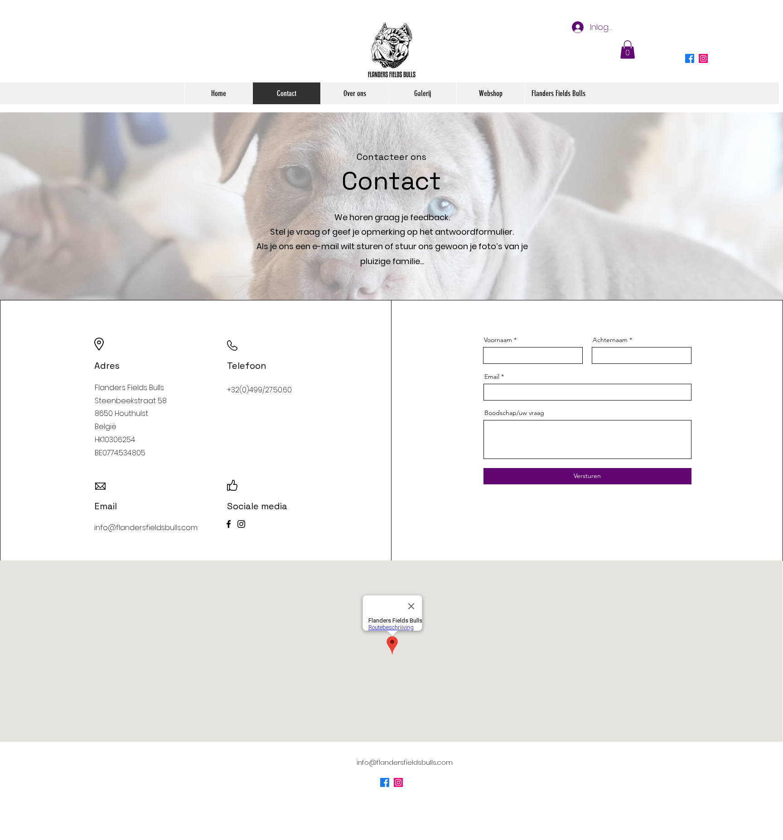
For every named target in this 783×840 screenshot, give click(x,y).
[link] (627, 49)
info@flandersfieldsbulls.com (405, 762)
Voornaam (498, 340)
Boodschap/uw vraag (514, 413)
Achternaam (610, 340)
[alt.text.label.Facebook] (689, 58)
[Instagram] (703, 58)
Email (491, 376)
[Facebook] (228, 524)
